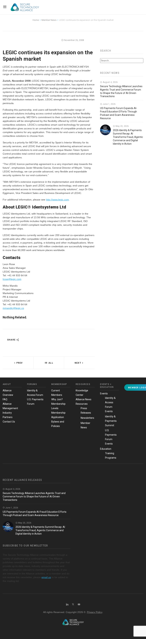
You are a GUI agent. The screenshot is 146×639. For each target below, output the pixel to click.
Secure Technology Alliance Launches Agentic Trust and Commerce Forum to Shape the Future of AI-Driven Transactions (34, 496)
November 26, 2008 (74, 40)
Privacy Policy (94, 612)
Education (105, 448)
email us (46, 577)
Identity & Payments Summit (111, 421)
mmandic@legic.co (13, 308)
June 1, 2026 (109, 104)
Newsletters (87, 417)
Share (11, 340)
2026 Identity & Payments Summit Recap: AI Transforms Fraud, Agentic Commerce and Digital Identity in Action (128, 137)
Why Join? (57, 399)
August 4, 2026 (110, 82)
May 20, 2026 (122, 126)
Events (104, 393)
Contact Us (9, 421)
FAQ (5, 399)
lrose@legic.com (12, 279)
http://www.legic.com (57, 199)
